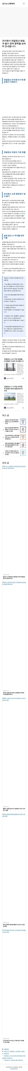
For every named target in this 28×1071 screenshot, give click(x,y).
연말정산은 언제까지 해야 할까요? (13, 1060)
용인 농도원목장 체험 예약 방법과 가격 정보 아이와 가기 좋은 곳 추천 (12, 429)
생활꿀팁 (6, 1049)
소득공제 (17, 1051)
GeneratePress (14, 1068)
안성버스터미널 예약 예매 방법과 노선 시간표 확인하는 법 (12, 421)
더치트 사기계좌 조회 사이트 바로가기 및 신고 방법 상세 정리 (12, 452)
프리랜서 (6, 1053)
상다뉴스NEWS (8, 4)
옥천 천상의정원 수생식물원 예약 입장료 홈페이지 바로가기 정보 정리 (12, 445)
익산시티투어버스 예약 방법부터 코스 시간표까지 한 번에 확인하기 (12, 437)
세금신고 (6, 1051)
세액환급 (12, 1051)
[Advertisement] (14, 23)
